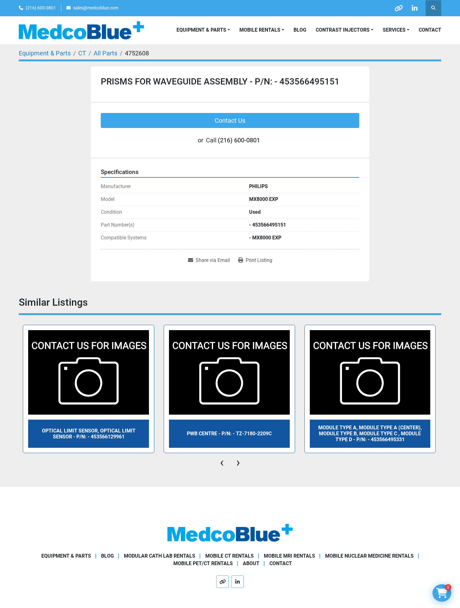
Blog (300, 30)
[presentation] (222, 462)
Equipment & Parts (66, 556)
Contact (430, 30)
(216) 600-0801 (41, 7)
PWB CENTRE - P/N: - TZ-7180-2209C (229, 434)
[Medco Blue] (230, 532)
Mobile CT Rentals (229, 556)
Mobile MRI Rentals (289, 556)
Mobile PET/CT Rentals (203, 563)
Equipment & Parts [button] (201, 30)
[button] (261, 30)
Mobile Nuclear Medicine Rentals (369, 556)
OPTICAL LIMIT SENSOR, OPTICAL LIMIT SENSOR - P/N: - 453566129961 (88, 434)
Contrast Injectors (343, 30)
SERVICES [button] (394, 30)
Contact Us (230, 120)
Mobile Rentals (259, 30)
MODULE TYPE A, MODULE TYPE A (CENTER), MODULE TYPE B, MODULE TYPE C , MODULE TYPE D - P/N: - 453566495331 (370, 433)
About (251, 563)
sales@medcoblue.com (95, 7)
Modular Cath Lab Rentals (159, 556)
